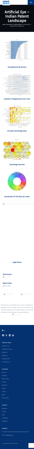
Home (3, 24)
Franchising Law (6, 362)
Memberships (5, 378)
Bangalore (4, 408)
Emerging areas (6, 358)
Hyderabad (4, 421)
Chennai (4, 411)
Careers (4, 391)
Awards (4, 388)
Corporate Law (5, 346)
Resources (9, 24)
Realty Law (4, 352)
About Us (4, 372)
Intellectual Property (7, 349)
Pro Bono (4, 382)
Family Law (5, 355)
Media (3, 394)
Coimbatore (5, 418)
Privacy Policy (5, 398)
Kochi (3, 414)
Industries (4, 375)
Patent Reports (17, 24)
